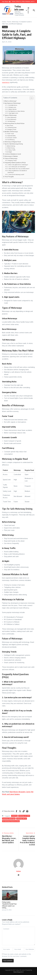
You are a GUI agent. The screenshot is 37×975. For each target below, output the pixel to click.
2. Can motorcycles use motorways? (17, 166)
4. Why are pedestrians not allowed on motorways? (17, 171)
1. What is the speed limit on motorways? (17, 164)
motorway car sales (24, 816)
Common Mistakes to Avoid (13, 154)
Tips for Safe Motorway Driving (13, 144)
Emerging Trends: (12, 160)
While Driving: (11, 148)
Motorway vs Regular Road (13, 142)
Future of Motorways (11, 158)
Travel (9, 22)
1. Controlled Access (12, 105)
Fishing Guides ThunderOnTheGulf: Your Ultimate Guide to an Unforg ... (9, 905)
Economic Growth (12, 137)
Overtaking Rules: (12, 127)
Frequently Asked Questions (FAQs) (15, 162)
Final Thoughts (9, 176)
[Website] (18, 875)
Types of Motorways (11, 115)
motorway (14, 816)
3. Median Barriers (12, 109)
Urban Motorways (11, 117)
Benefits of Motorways (11, 131)
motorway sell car (21, 818)
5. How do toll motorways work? (16, 174)
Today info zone (19, 8)
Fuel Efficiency (11, 139)
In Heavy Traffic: (11, 150)
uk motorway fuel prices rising (11, 821)
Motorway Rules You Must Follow (14, 123)
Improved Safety (11, 135)
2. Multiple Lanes (11, 107)
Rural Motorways (11, 119)
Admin (18, 871)
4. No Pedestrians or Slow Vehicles (16, 111)
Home (4, 22)
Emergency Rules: (11, 129)
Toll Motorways (11, 121)
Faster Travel (10, 133)
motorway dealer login (9, 818)
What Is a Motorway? (10, 101)
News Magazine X (18, 972)
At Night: (9, 152)
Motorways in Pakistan (11, 156)
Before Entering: (11, 146)
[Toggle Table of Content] (30, 98)
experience (6, 82)
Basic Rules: (10, 125)
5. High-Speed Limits (12, 113)
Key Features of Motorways (12, 103)
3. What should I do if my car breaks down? (18, 168)
